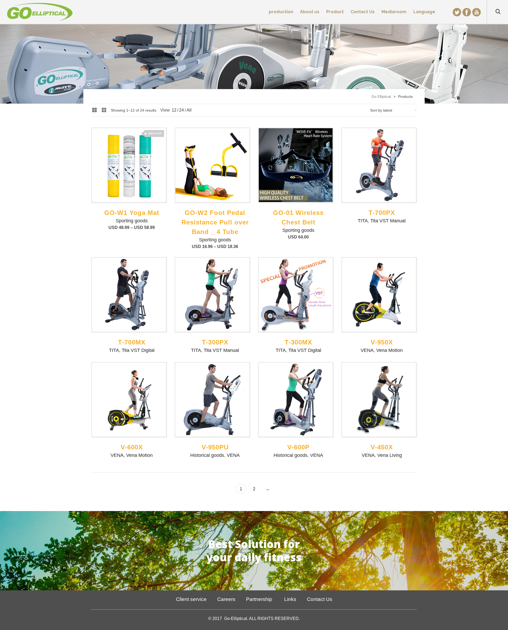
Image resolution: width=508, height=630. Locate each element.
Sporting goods (132, 220)
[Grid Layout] (104, 110)
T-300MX (298, 342)
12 (174, 110)
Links (289, 599)
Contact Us (319, 599)
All (189, 110)
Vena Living (389, 455)
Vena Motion (389, 350)
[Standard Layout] (94, 110)
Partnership (259, 599)
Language (424, 11)
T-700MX (132, 342)
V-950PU (215, 447)
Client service (191, 599)
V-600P (298, 447)
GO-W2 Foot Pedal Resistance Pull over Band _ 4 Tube (215, 222)
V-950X (382, 342)
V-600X (132, 447)
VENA (367, 350)
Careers (226, 599)
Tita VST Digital (138, 350)
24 (181, 110)
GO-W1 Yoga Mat (131, 212)
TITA (363, 220)
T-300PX (215, 342)
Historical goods (207, 455)
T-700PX (382, 212)
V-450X (382, 447)
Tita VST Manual (388, 220)
